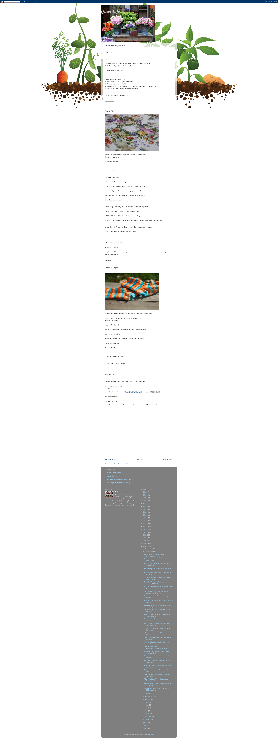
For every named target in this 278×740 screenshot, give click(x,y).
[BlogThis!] (153, 392)
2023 (145, 500)
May (146, 708)
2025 (145, 495)
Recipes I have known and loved (119, 479)
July (146, 702)
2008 (145, 543)
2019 (145, 512)
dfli (138, 734)
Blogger (151, 734)
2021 (145, 506)
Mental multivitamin (114, 473)
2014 (145, 526)
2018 (145, 515)
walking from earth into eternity (118, 483)
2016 (145, 520)
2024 (145, 498)
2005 (145, 726)
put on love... (112, 476)
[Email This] (151, 392)
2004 (145, 729)
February (148, 716)
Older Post (168, 459)
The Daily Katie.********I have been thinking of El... (156, 680)
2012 (145, 532)
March (147, 713)
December (148, 549)
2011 (145, 535)
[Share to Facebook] (157, 392)
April (146, 711)
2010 (145, 538)
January (148, 719)
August (147, 699)
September (149, 696)
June (147, 705)
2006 (145, 723)
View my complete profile (113, 508)
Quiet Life (110, 11)
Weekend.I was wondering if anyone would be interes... (156, 643)
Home (139, 459)
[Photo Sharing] (132, 150)
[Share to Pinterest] (159, 392)
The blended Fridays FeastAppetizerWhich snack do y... (157, 647)
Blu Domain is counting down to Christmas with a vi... (155, 555)
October (148, 693)
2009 (145, 541)
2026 (145, 492)
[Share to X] (155, 392)
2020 (145, 509)
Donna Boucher (122, 492)
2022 (145, 503)
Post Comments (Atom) (122, 464)
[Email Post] (146, 392)
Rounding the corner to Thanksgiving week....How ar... (157, 615)
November (148, 552)
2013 (145, 529)
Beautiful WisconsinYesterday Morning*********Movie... (154, 583)
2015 (145, 523)
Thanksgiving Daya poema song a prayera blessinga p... (156, 592)
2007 (145, 546)
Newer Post (110, 459)
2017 (145, 518)
